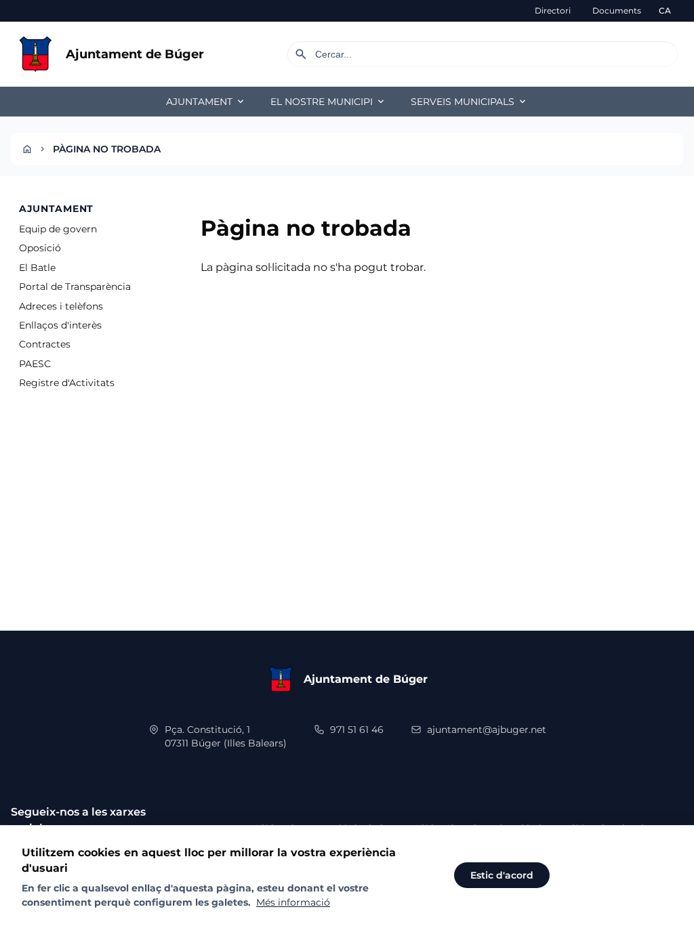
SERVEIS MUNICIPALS (469, 101)
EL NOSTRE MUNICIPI (328, 101)
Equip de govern (58, 229)
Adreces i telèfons (61, 306)
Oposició (40, 248)
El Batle (37, 267)
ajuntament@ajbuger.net (486, 729)
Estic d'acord (501, 875)
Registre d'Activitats (67, 382)
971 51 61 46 (357, 729)
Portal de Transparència (75, 286)
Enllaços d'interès (60, 325)
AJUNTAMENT (206, 101)
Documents (616, 10)
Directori (553, 10)
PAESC (35, 363)
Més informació (293, 902)
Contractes (44, 344)
